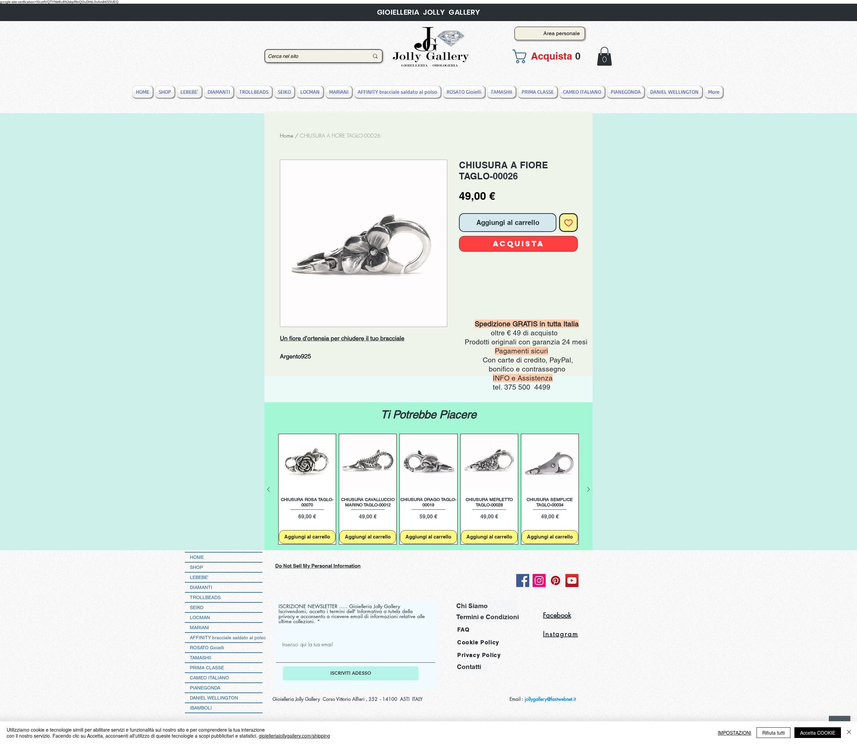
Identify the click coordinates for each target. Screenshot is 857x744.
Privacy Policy (479, 655)
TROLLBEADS (205, 597)
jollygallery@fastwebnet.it (550, 699)
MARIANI (199, 627)
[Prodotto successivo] (589, 489)
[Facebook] (522, 580)
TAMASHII (200, 657)
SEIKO (197, 607)
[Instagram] (539, 580)
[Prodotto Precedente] (268, 489)
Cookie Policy (478, 642)
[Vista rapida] (307, 462)
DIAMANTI (201, 587)
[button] (548, 56)
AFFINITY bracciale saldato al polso (226, 637)
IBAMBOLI (201, 708)
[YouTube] (571, 580)
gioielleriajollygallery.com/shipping (294, 735)
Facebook (557, 615)
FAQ (463, 630)
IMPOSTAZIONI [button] (734, 732)
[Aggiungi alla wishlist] (568, 222)
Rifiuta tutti (773, 732)
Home (286, 135)
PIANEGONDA (205, 687)
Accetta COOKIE (817, 732)
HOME (197, 557)
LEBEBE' (199, 577)
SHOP (196, 567)
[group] (428, 489)
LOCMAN (200, 617)
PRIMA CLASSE (207, 667)
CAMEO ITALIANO (209, 677)
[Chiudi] (849, 733)
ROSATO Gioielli (207, 647)
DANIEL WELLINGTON (214, 697)
